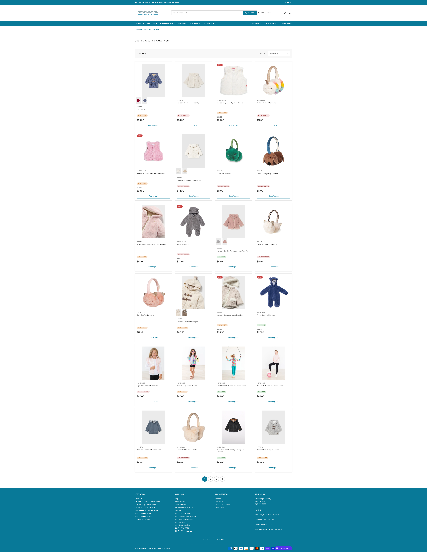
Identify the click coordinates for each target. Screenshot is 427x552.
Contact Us (219, 501)
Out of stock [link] (193, 125)
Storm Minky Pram (183, 244)
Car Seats (138, 23)
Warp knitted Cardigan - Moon (268, 450)
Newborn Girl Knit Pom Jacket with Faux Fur (232, 251)
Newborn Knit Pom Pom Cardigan (189, 103)
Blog (176, 499)
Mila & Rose (141, 383)
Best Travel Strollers (182, 525)
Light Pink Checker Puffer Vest (147, 386)
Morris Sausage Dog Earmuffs (267, 174)
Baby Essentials (166, 23)
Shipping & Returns (222, 504)
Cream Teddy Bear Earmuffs (187, 450)
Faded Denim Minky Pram (266, 315)
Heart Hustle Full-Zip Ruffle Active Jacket (231, 386)
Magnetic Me (221, 100)
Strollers (151, 23)
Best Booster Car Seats (184, 519)
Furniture (182, 23)
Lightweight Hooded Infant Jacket (189, 180)
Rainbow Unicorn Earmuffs (266, 103)
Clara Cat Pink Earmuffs (145, 315)
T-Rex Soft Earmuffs (224, 174)
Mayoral (140, 107)
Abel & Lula (221, 447)
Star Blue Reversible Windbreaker (149, 450)
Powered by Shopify (164, 548)
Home (137, 29)
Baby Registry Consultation (145, 504)
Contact (288, 2)
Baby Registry (256, 23)
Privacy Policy (220, 507)
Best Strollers (180, 522)
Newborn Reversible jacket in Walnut (230, 315)
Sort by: (263, 53)
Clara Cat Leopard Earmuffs (267, 244)
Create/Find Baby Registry (145, 507)
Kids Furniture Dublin (143, 519)
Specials (178, 510)
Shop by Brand (180, 504)
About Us (138, 499)
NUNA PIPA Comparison (184, 531)
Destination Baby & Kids (148, 548)
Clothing (194, 23)
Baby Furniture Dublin (143, 513)
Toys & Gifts (207, 23)
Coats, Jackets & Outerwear (149, 29)
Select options (153, 125)
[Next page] (222, 479)
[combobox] (214, 12)
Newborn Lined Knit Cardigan (187, 322)
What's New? (180, 501)
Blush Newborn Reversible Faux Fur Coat (151, 244)
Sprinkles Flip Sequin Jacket (187, 386)
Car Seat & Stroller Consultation (147, 501)
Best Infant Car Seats (183, 513)
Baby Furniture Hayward (144, 516)
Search (251, 13)
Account (218, 499)
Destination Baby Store (184, 507)
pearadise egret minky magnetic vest (230, 103)
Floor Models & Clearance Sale (146, 510)
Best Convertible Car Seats (185, 516)
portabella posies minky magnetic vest (150, 174)
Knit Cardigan (141, 109)
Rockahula (261, 100)
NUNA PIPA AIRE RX (182, 528)
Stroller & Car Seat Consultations (278, 23)
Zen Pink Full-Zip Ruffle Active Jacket (270, 386)
